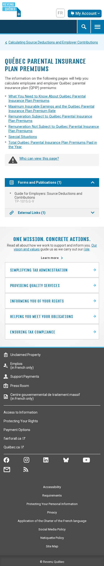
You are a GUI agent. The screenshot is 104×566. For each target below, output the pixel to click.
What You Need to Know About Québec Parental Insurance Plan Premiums (47, 98)
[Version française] (60, 13)
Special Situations (22, 137)
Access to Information (20, 412)
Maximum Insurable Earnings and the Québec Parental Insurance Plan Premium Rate (51, 108)
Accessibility (52, 487)
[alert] (85, 13)
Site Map (52, 546)
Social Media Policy (52, 529)
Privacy (52, 512)
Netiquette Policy (52, 538)
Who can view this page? (39, 158)
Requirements (52, 495)
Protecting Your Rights (21, 421)
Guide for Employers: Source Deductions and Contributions (48, 197)
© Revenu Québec (52, 562)
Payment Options (17, 430)
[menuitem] (52, 197)
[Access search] (83, 26)
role (86, 249)
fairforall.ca (12, 440)
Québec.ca (12, 448)
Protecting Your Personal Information (52, 504)
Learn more (52, 258)
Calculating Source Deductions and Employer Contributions (53, 42)
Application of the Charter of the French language (52, 521)
